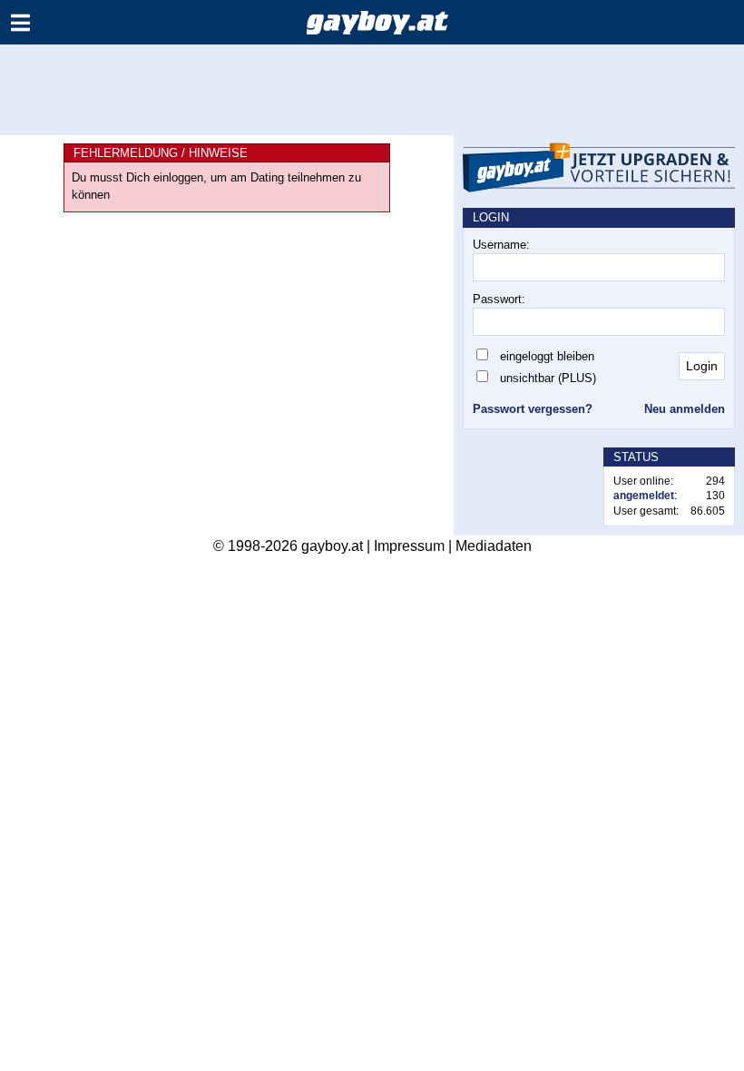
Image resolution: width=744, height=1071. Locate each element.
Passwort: (499, 299)
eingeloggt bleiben (547, 356)
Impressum (409, 546)
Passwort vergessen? (532, 409)
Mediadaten (493, 546)
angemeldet (643, 495)
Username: (501, 244)
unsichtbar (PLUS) (548, 378)
